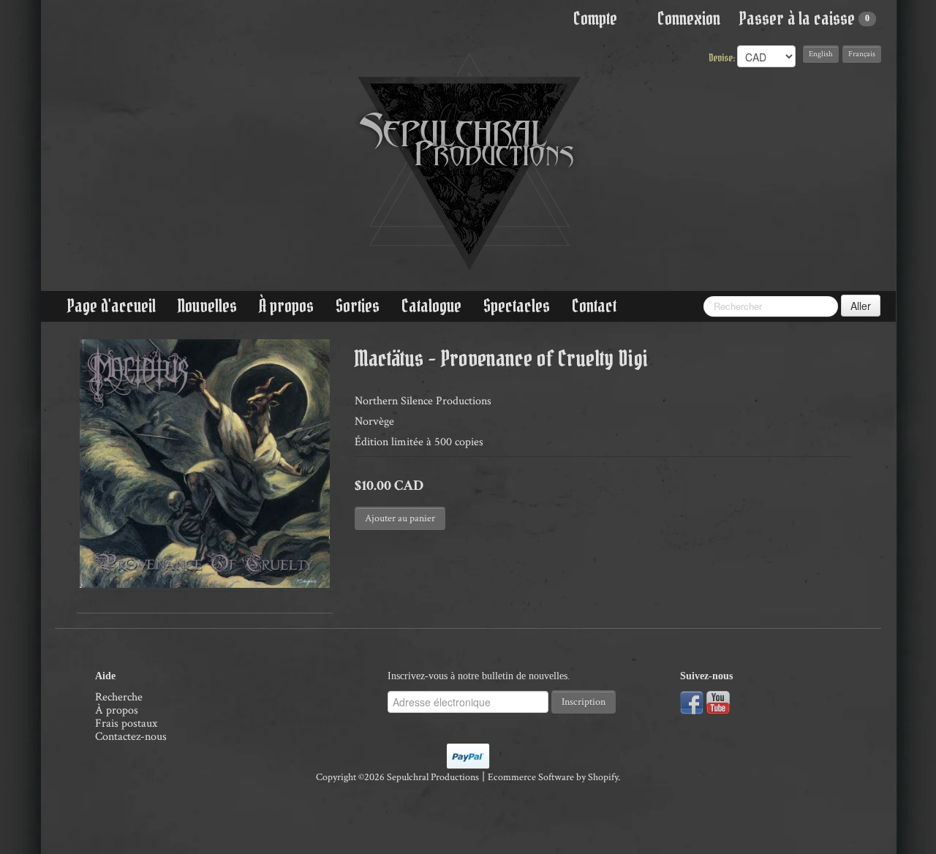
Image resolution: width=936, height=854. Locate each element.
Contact (594, 306)
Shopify (603, 777)
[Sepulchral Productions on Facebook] (691, 702)
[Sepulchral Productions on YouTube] (718, 702)
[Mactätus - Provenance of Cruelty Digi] (205, 463)
